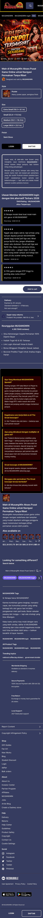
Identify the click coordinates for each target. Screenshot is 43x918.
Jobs (4, 800)
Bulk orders (6, 771)
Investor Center (8, 785)
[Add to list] (5, 537)
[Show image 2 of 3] (21, 62)
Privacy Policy (20, 884)
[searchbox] (21, 571)
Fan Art (5, 749)
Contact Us (6, 840)
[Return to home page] (13, 6)
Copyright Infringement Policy (14, 733)
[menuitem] (7, 16)
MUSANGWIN (7, 16)
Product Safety (8, 832)
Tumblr (9, 865)
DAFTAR (31, 913)
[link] (10, 578)
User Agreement (7, 884)
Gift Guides (6, 745)
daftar (4, 768)
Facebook (10, 857)
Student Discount (9, 760)
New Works (6, 752)
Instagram (10, 853)
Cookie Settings (8, 844)
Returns (5, 821)
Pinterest (10, 869)
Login (4, 764)
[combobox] (29, 6)
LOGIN (11, 913)
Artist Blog (6, 804)
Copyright (6, 836)
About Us (6, 781)
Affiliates (5, 792)
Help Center (7, 825)
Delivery (5, 817)
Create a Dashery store (11, 807)
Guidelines (6, 828)
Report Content (8, 726)
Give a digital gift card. (26, 308)
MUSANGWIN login (25, 16)
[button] (31, 540)
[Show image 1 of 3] (19, 62)
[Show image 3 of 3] (23, 62)
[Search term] (30, 5)
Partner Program (9, 789)
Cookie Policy (32, 884)
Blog (4, 756)
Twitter (9, 861)
